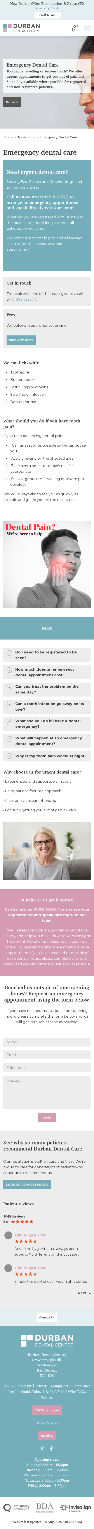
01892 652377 (53, 197)
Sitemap (47, 1397)
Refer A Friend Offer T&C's (66, 1391)
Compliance (81, 1386)
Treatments (26, 137)
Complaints (59, 1386)
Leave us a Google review (27, 1184)
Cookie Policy (31, 1391)
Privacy (41, 1386)
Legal (13, 1391)
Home (8, 137)
